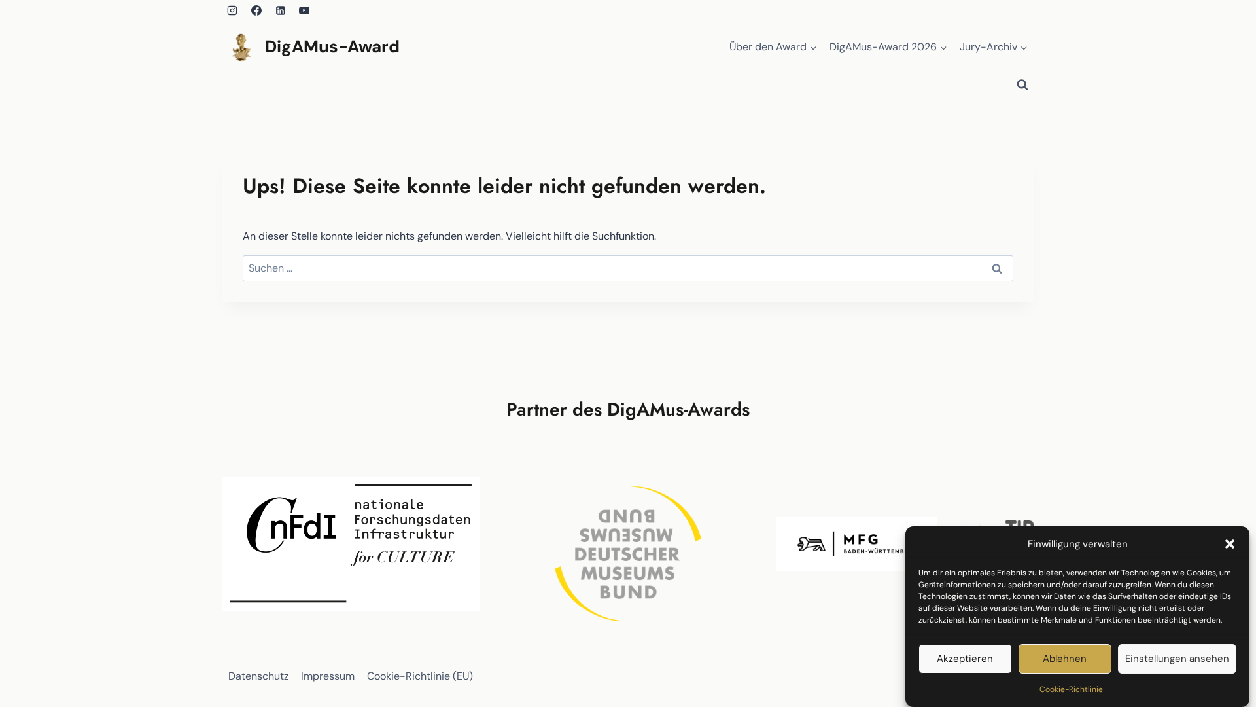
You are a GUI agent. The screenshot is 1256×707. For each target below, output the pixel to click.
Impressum (328, 676)
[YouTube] (304, 10)
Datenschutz (258, 676)
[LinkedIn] (280, 10)
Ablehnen (1065, 659)
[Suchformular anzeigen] (1022, 85)
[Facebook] (256, 10)
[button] (1229, 544)
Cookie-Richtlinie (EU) (420, 676)
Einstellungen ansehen (1177, 659)
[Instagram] (232, 10)
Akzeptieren (965, 659)
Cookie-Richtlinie (1071, 689)
